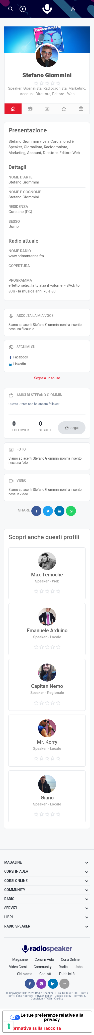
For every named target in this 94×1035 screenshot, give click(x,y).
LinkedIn (19, 364)
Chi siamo (24, 974)
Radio (63, 967)
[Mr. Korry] (47, 740)
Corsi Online (70, 959)
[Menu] (73, 9)
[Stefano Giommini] (47, 55)
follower (20, 426)
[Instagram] (41, 984)
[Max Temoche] (47, 573)
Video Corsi (18, 967)
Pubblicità (67, 974)
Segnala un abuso (47, 378)
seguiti (45, 426)
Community (43, 967)
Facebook (20, 357)
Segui (74, 427)
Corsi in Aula (44, 959)
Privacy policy (43, 996)
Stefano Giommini (47, 75)
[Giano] (47, 796)
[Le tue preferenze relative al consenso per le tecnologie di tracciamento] (9, 1026)
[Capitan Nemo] (47, 685)
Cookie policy (63, 996)
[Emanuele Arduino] (47, 629)
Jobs (78, 967)
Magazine (20, 959)
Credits (58, 998)
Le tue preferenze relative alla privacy (52, 1017)
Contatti (45, 974)
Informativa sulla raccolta (34, 1028)
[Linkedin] (53, 984)
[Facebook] (30, 984)
